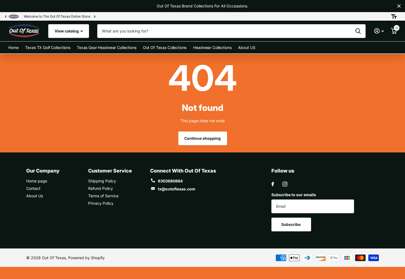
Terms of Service (103, 195)
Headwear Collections (212, 47)
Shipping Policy (102, 181)
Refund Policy (100, 188)
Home (13, 47)
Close (399, 6)
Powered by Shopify (86, 257)
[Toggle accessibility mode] (394, 16)
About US (246, 47)
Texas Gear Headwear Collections (106, 47)
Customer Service (110, 171)
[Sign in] (379, 31)
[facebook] (272, 184)
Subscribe (291, 224)
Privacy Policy (101, 203)
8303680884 (170, 181)
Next (94, 16)
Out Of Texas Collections (165, 47)
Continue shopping (202, 138)
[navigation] (5, 16)
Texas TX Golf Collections (47, 47)
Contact (33, 188)
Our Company (43, 171)
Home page (36, 181)
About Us (34, 195)
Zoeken (358, 31)
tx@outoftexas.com (176, 189)
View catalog (67, 31)
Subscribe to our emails (293, 194)
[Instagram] (284, 184)
